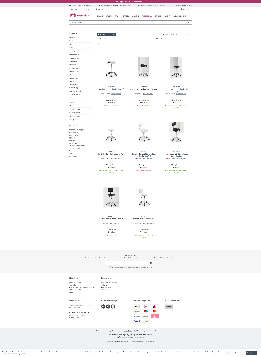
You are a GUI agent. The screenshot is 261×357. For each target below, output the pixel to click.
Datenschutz (73, 151)
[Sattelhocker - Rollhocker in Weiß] (111, 67)
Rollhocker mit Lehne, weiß (143, 219)
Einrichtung (74, 88)
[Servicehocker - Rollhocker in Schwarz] (176, 67)
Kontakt (72, 141)
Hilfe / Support (74, 138)
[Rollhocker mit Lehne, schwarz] (111, 197)
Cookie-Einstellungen (76, 130)
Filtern (102, 34)
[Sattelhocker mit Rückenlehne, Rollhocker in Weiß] (144, 132)
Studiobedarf (74, 55)
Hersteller (132, 39)
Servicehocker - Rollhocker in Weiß (111, 154)
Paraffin (72, 51)
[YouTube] (103, 306)
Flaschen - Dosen (75, 109)
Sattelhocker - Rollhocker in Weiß (111, 89)
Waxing (71, 41)
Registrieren (73, 135)
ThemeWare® (150, 342)
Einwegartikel (74, 71)
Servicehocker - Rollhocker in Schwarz (176, 90)
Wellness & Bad (74, 113)
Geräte (72, 75)
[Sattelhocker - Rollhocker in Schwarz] (144, 67)
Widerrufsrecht (74, 148)
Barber (71, 48)
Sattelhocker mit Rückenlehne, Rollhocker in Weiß (144, 155)
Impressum (73, 156)
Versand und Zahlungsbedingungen (77, 144)
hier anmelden (116, 94)
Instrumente (74, 68)
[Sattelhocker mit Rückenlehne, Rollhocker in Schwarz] (176, 132)
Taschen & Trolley (76, 91)
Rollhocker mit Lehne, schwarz (111, 219)
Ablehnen (228, 353)
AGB (70, 154)
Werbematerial (75, 94)
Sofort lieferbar (104, 39)
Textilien (73, 65)
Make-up (72, 106)
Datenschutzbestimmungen (122, 267)
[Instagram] (113, 306)
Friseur (71, 102)
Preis (162, 39)
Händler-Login (74, 132)
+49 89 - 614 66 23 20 (79, 312)
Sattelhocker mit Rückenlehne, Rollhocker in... (176, 155)
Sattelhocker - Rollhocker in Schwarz (144, 89)
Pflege (71, 44)
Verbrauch (73, 61)
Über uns (105, 285)
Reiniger (72, 120)
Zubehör (73, 98)
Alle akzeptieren (239, 353)
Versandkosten (128, 331)
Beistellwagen (74, 78)
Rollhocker (73, 84)
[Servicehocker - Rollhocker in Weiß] (111, 132)
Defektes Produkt (76, 283)
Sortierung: (165, 34)
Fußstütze (73, 81)
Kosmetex (111, 87)
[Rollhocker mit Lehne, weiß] (144, 197)
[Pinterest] (108, 306)
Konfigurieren (251, 353)
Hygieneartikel (75, 58)
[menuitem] (185, 9)
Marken (72, 37)
